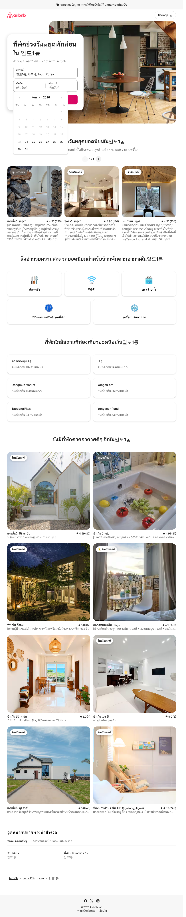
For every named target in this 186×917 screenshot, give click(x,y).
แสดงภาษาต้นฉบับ (116, 4)
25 (33, 141)
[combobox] (45, 74)
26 (40, 141)
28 (54, 141)
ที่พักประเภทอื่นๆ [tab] (17, 841)
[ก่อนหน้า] (85, 159)
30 (19, 149)
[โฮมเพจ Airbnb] (16, 15)
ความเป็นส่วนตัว (85, 910)
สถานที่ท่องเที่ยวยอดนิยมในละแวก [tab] (52, 841)
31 (26, 149)
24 (26, 141)
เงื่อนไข (103, 910)
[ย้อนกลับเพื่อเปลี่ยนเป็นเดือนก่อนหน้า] (20, 97)
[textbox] (29, 88)
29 (61, 141)
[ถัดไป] (98, 159)
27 (47, 141)
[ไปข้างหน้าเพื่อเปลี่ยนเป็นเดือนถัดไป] (61, 97)
